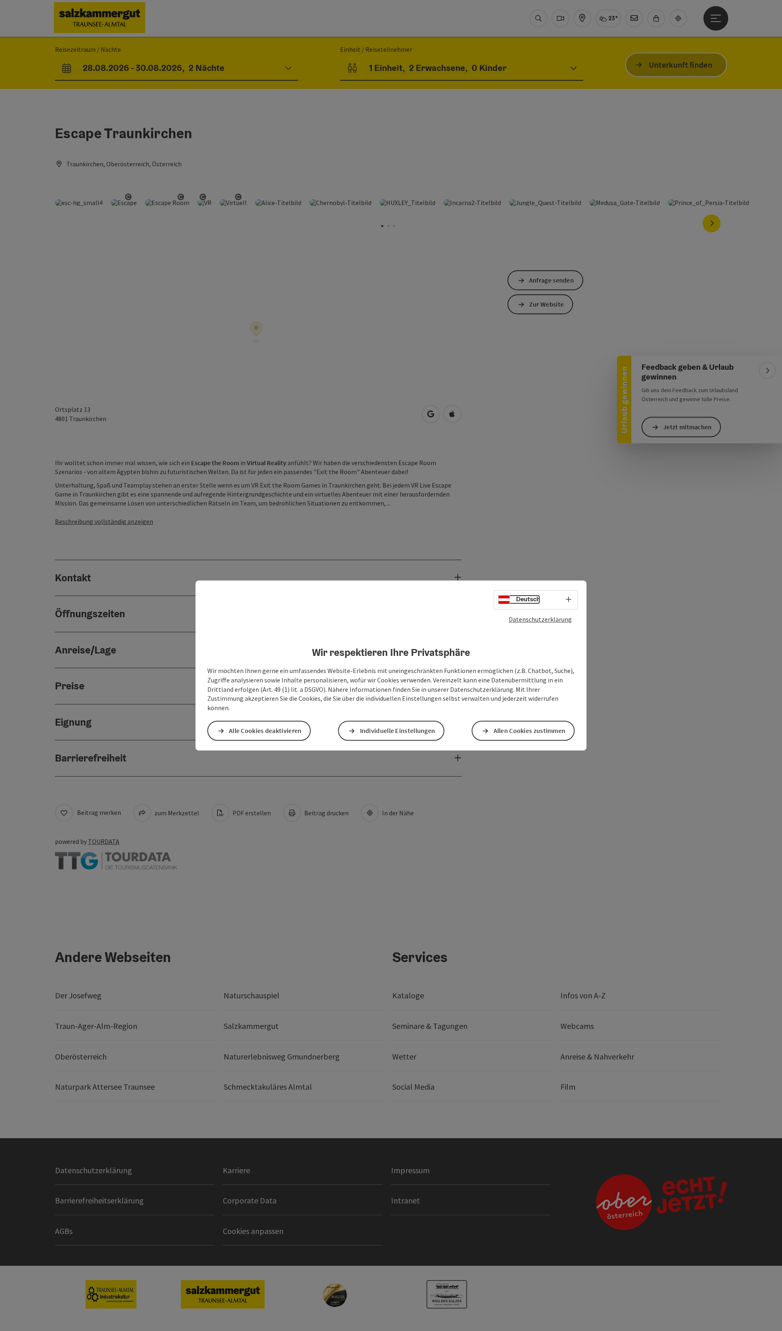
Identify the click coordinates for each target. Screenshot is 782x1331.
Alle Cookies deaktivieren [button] (265, 730)
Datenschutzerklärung (540, 619)
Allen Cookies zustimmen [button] (530, 730)
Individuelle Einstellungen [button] (397, 730)
